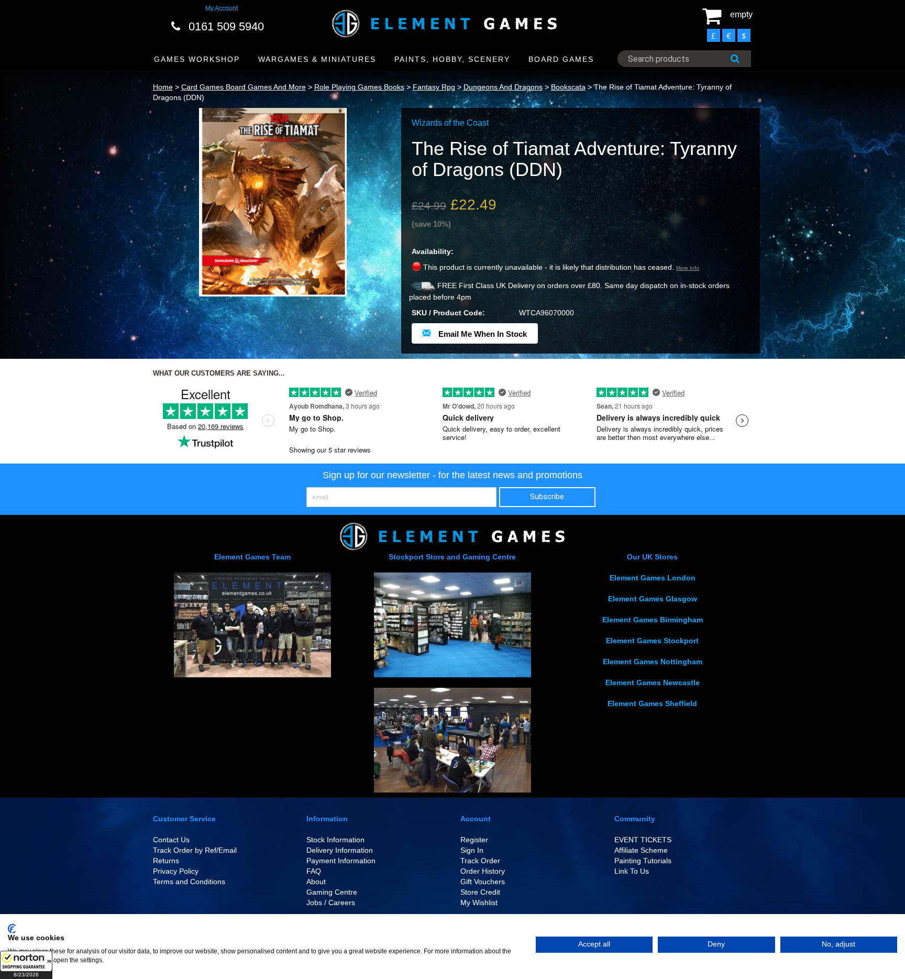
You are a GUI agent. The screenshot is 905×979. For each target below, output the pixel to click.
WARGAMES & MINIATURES (317, 59)
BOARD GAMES (561, 59)
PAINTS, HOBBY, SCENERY (452, 59)
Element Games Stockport (652, 640)
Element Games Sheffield (652, 703)
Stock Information (335, 839)
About (316, 881)
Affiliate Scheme (641, 850)
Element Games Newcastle (652, 682)
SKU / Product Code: (448, 313)
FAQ (313, 871)
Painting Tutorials (642, 860)
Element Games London (653, 578)
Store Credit (480, 892)
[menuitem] (197, 59)
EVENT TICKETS (642, 839)
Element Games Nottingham (652, 661)
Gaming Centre (331, 892)
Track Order (480, 860)
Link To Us (631, 871)
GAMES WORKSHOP (197, 59)
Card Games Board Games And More (243, 87)
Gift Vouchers (482, 881)
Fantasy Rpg (434, 87)
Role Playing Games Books (359, 87)
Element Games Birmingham (652, 619)
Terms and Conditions (189, 881)
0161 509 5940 (226, 26)
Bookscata (568, 87)
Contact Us (171, 839)
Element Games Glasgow (652, 599)
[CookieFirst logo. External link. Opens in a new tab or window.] (12, 928)
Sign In (471, 850)
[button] (26, 965)
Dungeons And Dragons (503, 87)
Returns (166, 860)
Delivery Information (339, 850)
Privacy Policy (175, 871)
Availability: (433, 251)
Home (163, 87)
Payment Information (341, 860)
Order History (482, 871)
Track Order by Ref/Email (195, 850)
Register (474, 839)
